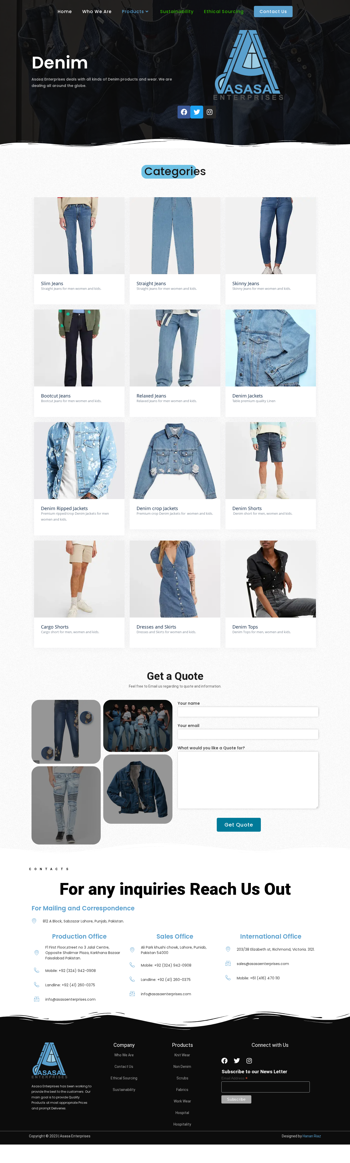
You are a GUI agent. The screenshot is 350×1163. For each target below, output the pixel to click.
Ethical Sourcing (124, 1078)
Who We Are (124, 1055)
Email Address (234, 1078)
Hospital (182, 1113)
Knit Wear (182, 1055)
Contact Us (124, 1067)
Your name (189, 703)
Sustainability (124, 1090)
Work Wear (182, 1101)
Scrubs (182, 1078)
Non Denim (182, 1067)
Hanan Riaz (312, 1136)
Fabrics (182, 1090)
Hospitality (182, 1124)
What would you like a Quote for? (211, 748)
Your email (188, 725)
